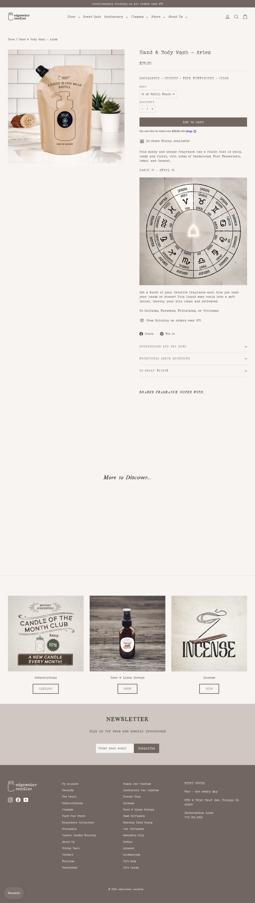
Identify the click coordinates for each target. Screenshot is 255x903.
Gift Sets (129, 861)
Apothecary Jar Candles (141, 790)
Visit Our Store (73, 815)
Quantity (146, 102)
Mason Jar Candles (137, 783)
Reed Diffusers (134, 815)
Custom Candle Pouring (79, 835)
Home (11, 39)
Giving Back (71, 848)
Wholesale (69, 828)
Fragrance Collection (78, 822)
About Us (176, 17)
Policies (68, 861)
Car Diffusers (133, 828)
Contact (67, 854)
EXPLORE (46, 688)
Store (156, 17)
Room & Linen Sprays (138, 809)
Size (142, 87)
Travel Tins (132, 796)
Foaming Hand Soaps (138, 822)
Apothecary (114, 17)
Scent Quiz (92, 17)
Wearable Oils (133, 835)
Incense (128, 803)
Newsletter (69, 867)
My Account (70, 783)
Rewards (68, 790)
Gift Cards (131, 867)
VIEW (209, 688)
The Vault (69, 796)
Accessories (131, 854)
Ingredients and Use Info (162, 346)
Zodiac (128, 841)
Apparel (128, 848)
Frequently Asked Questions (164, 358)
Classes (138, 17)
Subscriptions (72, 803)
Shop (72, 17)
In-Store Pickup (154, 370)
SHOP (127, 688)
